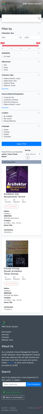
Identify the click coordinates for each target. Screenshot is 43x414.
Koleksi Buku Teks (10, 81)
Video (6, 70)
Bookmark (16, 202)
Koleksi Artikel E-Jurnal (12, 78)
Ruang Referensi (10, 121)
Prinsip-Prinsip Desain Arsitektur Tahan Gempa (13, 271)
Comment (8, 202)
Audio (6, 67)
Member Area (7, 340)
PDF (5, 65)
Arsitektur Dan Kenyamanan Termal (14, 195)
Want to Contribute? (14, 397)
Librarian (5, 337)
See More (5, 89)
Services (5, 334)
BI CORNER (8, 116)
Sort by (27, 150)
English (6, 134)
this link (11, 363)
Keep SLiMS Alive (13, 392)
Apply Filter (21, 144)
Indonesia (7, 137)
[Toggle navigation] (5, 8)
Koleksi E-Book (9, 83)
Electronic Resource (11, 102)
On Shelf (7, 56)
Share (24, 202)
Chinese (7, 132)
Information (6, 332)
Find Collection (33, 384)
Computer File (9, 97)
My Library (8, 119)
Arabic (6, 130)
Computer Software (11, 100)
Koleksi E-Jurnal (9, 85)
